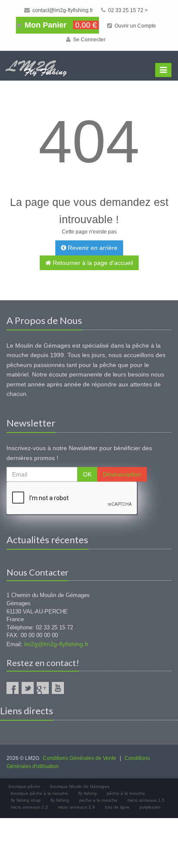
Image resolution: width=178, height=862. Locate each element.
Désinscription (122, 474)
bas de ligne (117, 807)
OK (87, 474)
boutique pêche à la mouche (39, 793)
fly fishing (87, 793)
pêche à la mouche (126, 793)
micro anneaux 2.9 (76, 807)
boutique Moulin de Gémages (79, 786)
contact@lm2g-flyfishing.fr (62, 10)
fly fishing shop (26, 800)
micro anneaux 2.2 (29, 807)
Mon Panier (59, 25)
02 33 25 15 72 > (127, 10)
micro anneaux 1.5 (146, 800)
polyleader (150, 807)
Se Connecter (88, 40)
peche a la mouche (98, 800)
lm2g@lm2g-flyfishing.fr (56, 644)
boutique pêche (24, 786)
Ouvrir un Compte (134, 26)
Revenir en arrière (92, 247)
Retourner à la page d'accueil (92, 262)
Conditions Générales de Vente (79, 758)
